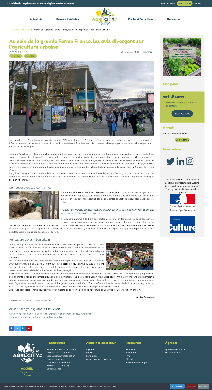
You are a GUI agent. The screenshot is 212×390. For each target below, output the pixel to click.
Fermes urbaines (55, 359)
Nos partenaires (173, 352)
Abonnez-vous (168, 3)
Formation (91, 355)
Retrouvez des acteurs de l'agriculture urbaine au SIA (35, 317)
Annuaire (130, 349)
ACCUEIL (27, 368)
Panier (198, 3)
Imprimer (147, 52)
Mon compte (184, 3)
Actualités (30, 56)
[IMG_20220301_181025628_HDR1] (81, 98)
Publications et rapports (137, 362)
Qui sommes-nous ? (175, 349)
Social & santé (54, 368)
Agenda (90, 349)
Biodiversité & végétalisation (61, 355)
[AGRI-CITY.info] (104, 22)
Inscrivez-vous (182, 113)
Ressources (133, 343)
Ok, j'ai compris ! (177, 386)
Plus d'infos (203, 386)
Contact (27, 375)
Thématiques (56, 343)
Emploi (89, 352)
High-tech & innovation (58, 362)
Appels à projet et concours (99, 359)
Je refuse (191, 386)
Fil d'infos (15, 56)
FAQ (128, 355)
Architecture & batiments (59, 352)
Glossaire (130, 359)
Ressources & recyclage (58, 365)
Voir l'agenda (182, 139)
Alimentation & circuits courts (61, 349)
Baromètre (131, 352)
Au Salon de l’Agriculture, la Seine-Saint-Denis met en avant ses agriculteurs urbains (51, 314)
